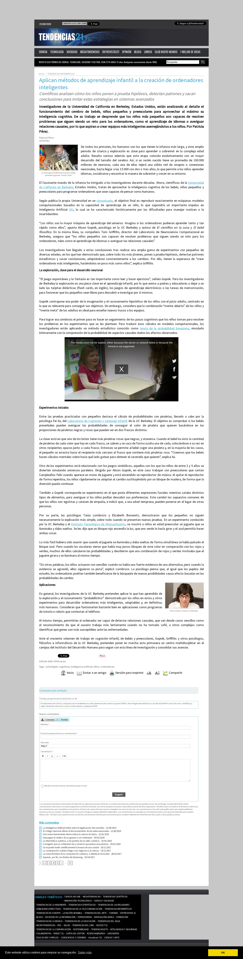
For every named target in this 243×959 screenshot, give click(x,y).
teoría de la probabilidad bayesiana (164, 328)
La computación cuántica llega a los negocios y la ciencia (70, 850)
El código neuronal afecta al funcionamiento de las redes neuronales (75, 831)
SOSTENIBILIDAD (81, 929)
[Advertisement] (121, 10)
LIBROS (148, 52)
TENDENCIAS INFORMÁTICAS (61, 73)
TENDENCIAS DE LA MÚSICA (49, 921)
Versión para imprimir (129, 673)
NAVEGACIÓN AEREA (104, 917)
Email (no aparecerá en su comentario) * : (59, 733)
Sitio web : (45, 742)
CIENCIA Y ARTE (112, 937)
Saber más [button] (85, 952)
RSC (59, 925)
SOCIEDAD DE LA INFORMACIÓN (59, 917)
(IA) (71, 209)
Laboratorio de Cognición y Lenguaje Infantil (97, 421)
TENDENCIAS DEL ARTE (95, 912)
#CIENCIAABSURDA (95, 933)
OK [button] (223, 952)
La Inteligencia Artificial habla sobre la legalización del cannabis (73, 827)
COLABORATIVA (43, 933)
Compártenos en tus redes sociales (74, 23)
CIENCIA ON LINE (72, 896)
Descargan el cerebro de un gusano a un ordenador (67, 837)
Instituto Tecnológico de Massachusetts (98, 524)
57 (70, 862)
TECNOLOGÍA (57, 52)
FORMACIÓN (122, 917)
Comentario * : (47, 751)
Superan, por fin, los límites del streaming (62, 857)
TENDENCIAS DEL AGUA (108, 921)
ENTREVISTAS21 (110, 52)
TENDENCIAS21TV (99, 929)
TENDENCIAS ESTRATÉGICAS (82, 904)
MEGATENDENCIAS (89, 52)
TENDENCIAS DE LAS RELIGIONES (113, 904)
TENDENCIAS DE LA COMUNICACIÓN (53, 929)
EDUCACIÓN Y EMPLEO (47, 937)
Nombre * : (45, 724)
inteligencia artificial (81, 666)
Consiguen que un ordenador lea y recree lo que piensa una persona (75, 844)
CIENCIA (43, 52)
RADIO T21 (58, 933)
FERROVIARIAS (84, 917)
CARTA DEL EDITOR (75, 933)
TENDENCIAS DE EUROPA (48, 912)
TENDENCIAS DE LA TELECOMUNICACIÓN (82, 908)
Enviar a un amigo (94, 673)
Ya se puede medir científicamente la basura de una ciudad (70, 847)
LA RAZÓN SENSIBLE (72, 912)
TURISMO (113, 912)
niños (96, 666)
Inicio (41, 73)
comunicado (104, 201)
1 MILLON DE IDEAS (190, 52)
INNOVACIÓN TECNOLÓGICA (78, 900)
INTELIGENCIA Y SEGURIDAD (123, 929)
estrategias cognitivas (58, 666)
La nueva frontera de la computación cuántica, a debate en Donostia (75, 853)
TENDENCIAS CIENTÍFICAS (114, 896)
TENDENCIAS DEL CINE (83, 925)
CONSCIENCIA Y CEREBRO (73, 937)
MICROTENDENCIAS (45, 925)
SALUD (66, 925)
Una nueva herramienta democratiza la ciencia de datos (69, 834)
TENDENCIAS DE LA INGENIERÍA (51, 904)
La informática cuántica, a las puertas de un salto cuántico (70, 840)
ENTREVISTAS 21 (128, 912)
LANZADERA (113, 933)
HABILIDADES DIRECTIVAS (48, 908)
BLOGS (137, 52)
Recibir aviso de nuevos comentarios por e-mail (65, 785)
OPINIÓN (126, 52)
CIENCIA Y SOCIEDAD (103, 900)
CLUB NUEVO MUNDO (166, 52)
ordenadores (108, 666)
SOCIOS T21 (101, 925)
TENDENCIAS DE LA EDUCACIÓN (79, 921)
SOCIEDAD (72, 52)
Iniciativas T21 (95, 937)
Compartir (175, 673)
